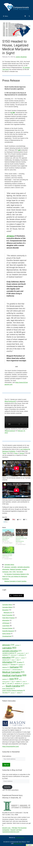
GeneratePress (18, 843)
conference (22, 655)
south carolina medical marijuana (13, 690)
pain (4, 683)
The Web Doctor (19, 837)
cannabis (14, 567)
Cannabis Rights (7, 607)
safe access (26, 683)
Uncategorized (6, 636)
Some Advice (6, 633)
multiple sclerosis (6, 681)
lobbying (5, 667)
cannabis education (23, 567)
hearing (13, 659)
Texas (16, 453)
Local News (6, 625)
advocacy (7, 567)
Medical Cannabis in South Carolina (15, 581)
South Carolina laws (8, 688)
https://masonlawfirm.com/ (10, 746)
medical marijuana (14, 675)
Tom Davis (19, 571)
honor (4, 453)
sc (3, 686)
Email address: (6, 756)
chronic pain (14, 655)
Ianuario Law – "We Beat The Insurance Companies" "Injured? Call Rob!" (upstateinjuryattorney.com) (14, 830)
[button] (29, 16)
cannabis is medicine (9, 653)
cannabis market (21, 653)
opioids (24, 681)
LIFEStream (5, 623)
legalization (6, 664)
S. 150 (13, 112)
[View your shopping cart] (25, 16)
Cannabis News (9, 564)
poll (19, 150)
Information (5, 620)
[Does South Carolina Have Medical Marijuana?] (8, 532)
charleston (6, 655)
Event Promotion (7, 615)
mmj (10, 571)
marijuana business (17, 669)
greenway (23, 657)
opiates (19, 681)
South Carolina (15, 686)
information (5, 569)
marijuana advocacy (7, 669)
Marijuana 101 (8, 612)
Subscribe (7, 787)
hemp (19, 659)
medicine (5, 679)
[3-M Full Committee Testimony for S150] (8, 549)
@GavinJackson (10, 431)
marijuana (16, 667)
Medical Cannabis (15, 569)
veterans (19, 692)
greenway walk (6, 659)
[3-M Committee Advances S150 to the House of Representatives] (22, 532)
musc (13, 681)
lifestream (14, 664)
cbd (27, 653)
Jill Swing (10, 236)
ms (20, 679)
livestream (21, 664)
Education (5, 610)
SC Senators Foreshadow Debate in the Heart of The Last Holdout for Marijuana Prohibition (15, 576)
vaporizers (13, 692)
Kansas (22, 453)
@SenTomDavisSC (10, 401)
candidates (18, 645)
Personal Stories (7, 628)
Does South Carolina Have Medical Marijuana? (7, 538)
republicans (18, 683)
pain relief (10, 683)
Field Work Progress (8, 618)
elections (17, 657)
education (8, 657)
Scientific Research (8, 631)
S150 (14, 571)
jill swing (20, 662)
